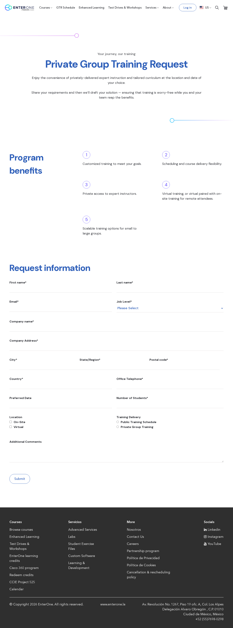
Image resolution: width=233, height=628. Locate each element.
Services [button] (150, 7)
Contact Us (135, 537)
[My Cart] (225, 8)
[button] (205, 7)
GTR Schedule (65, 7)
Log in (187, 7)
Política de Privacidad (143, 558)
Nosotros (134, 530)
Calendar (16, 589)
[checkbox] (60, 424)
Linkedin (214, 530)
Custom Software (81, 556)
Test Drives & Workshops (125, 7)
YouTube (214, 544)
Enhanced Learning (91, 7)
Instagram (216, 537)
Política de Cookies (141, 565)
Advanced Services (82, 530)
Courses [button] (44, 7)
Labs (71, 537)
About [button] (167, 7)
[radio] (170, 422)
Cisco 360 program (24, 568)
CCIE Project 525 (22, 582)
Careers (133, 544)
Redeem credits (21, 575)
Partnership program (143, 551)
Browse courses (21, 530)
